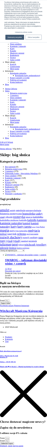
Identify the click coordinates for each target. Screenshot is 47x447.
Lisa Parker (40, 227)
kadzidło (32, 220)
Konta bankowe (16, 82)
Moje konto (14, 69)
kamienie (42, 220)
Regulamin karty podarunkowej (27, 75)
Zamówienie (15, 66)
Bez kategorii (10, 167)
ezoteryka (19, 216)
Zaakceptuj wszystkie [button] (15, 37)
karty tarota (24, 226)
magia (4, 230)
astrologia (20, 210)
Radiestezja (14, 55)
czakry (39, 213)
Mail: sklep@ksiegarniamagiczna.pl (10, 351)
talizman (5, 244)
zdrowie (4, 247)
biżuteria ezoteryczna (11, 213)
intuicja (29, 217)
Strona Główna (11, 89)
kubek (34, 227)
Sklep (7, 91)
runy (3, 240)
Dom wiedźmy (16, 44)
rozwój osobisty (30, 237)
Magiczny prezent (17, 53)
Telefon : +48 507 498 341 (8, 362)
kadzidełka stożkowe (9, 220)
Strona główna (6, 149)
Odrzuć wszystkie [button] (33, 37)
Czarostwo (14, 95)
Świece (13, 58)
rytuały (17, 240)
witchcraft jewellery (35, 244)
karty (14, 226)
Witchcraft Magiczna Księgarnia (21, 311)
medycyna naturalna (19, 231)
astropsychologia (33, 210)
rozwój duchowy (11, 237)
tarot (15, 244)
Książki (13, 51)
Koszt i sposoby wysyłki (19, 78)
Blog (7, 84)
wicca (21, 244)
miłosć (3, 233)
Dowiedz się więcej (13, 271)
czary (3, 217)
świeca (12, 247)
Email (2, 300)
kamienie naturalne (11, 223)
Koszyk (13, 64)
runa (40, 237)
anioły (13, 210)
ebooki (9, 217)
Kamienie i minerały (18, 46)
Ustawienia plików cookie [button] (23, 32)
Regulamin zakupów (18, 73)
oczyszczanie (32, 234)
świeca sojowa (23, 248)
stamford (24, 241)
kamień (26, 223)
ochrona (21, 233)
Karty (12, 49)
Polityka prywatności (18, 80)
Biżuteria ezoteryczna (18, 93)
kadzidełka (38, 217)
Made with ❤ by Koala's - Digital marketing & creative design (22, 367)
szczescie (32, 241)
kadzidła (23, 220)
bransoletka (28, 213)
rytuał (9, 240)
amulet (4, 210)
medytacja (34, 230)
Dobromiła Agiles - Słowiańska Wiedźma (21, 173)
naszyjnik (12, 234)
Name (2, 438)
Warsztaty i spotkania (13, 194)
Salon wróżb (15, 60)
